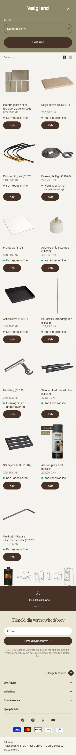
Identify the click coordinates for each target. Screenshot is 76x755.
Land (7, 20)
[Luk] (68, 8)
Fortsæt (38, 42)
